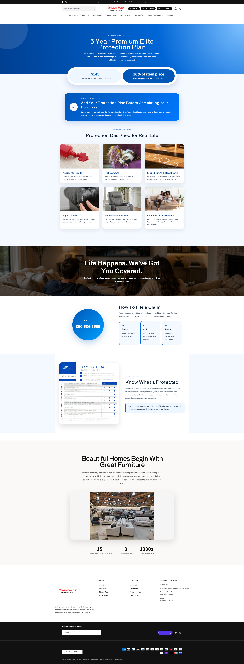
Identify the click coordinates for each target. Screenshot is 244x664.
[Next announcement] (146, 2)
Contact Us (134, 595)
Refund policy (119, 659)
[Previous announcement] (98, 2)
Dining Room (104, 592)
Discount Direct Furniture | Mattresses (79, 659)
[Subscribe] (98, 632)
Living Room (104, 585)
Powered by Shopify (96, 659)
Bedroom (102, 588)
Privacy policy (109, 659)
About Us (133, 585)
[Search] (94, 9)
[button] (74, 15)
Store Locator (135, 592)
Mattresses (103, 595)
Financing (134, 588)
